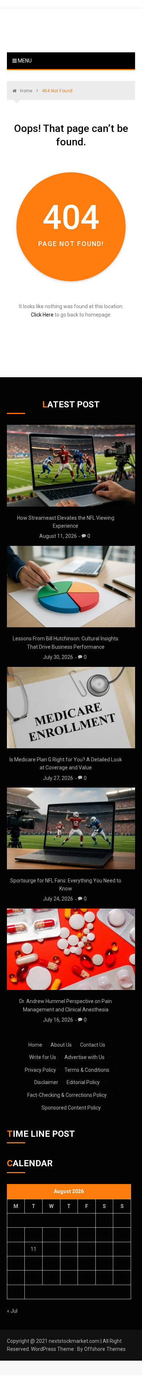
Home (35, 1045)
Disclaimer (46, 1082)
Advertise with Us (84, 1057)
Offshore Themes (105, 1349)
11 (33, 1249)
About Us (61, 1045)
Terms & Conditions (86, 1070)
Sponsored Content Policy (71, 1108)
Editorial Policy (83, 1082)
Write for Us (42, 1057)
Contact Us (92, 1045)
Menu (24, 61)
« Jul (12, 1311)
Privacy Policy (40, 1070)
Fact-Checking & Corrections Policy (67, 1095)
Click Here (42, 315)
